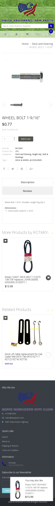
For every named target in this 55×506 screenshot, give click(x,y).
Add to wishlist (10, 129)
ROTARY (19, 148)
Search (5, 437)
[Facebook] (3, 169)
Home (25, 43)
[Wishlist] (27, 35)
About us (6, 441)
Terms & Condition (10, 450)
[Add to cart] (48, 277)
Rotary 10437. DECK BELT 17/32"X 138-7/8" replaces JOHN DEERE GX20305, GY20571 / (23, 280)
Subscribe (9, 491)
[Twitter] (12, 169)
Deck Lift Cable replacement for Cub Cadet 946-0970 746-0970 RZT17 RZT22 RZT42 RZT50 (23, 357)
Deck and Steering (42, 43)
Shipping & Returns (10, 446)
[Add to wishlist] (5, 241)
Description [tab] (27, 182)
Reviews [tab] (27, 191)
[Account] (16, 34)
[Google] (31, 169)
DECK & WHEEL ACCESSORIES (28, 160)
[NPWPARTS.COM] (27, 11)
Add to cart (25, 139)
